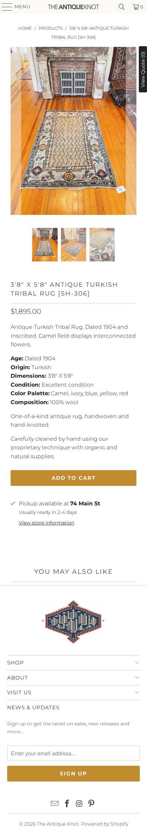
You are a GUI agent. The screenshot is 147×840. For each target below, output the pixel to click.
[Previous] (15, 132)
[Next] (131, 132)
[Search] (121, 7)
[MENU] (4, 7)
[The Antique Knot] (73, 7)
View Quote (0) (143, 69)
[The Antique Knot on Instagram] (79, 804)
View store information (46, 523)
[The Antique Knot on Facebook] (67, 804)
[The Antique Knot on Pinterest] (91, 804)
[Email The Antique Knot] (55, 804)
